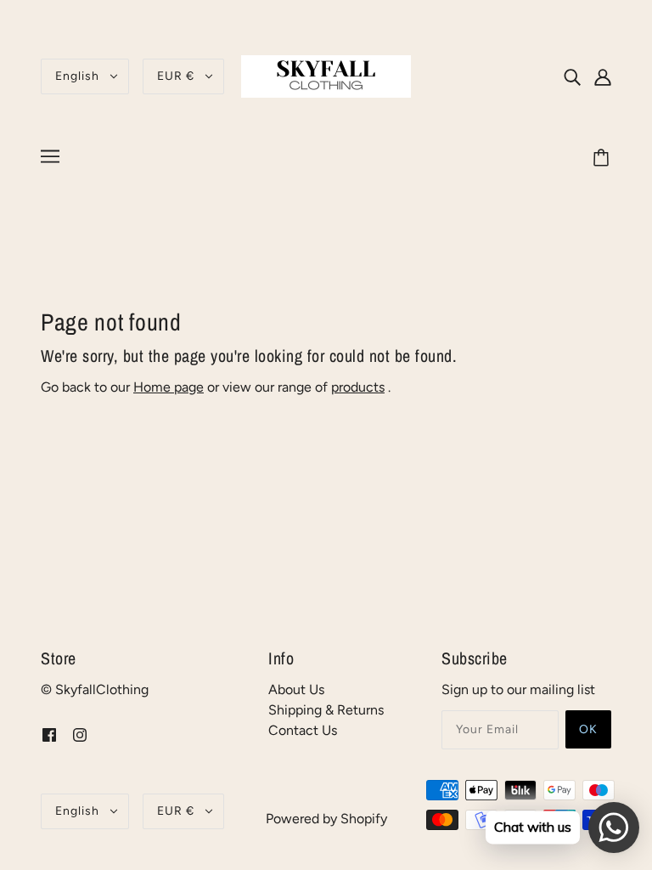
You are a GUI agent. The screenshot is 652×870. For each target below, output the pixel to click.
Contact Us (302, 730)
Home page (168, 387)
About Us (296, 689)
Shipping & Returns (326, 710)
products (358, 387)
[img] (572, 76)
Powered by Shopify (326, 819)
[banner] (326, 75)
